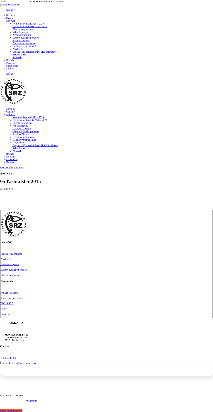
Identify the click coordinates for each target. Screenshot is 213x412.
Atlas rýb (17, 151)
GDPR (3, 308)
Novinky (10, 109)
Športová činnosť (20, 134)
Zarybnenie (18, 142)
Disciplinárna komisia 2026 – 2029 (29, 120)
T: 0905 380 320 (8, 358)
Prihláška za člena (9, 292)
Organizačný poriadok (11, 254)
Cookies (4, 314)
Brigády (10, 153)
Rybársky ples (19, 148)
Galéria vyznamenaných (24, 139)
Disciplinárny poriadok (23, 137)
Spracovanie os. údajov (11, 298)
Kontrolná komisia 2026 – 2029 (28, 117)
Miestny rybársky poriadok (25, 131)
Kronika (10, 162)
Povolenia (11, 156)
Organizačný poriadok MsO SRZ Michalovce (35, 145)
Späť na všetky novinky (12, 167)
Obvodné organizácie (23, 123)
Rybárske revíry (20, 125)
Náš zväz (10, 114)
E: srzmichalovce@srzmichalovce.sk (18, 363)
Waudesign (31, 401)
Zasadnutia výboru (21, 128)
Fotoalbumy (12, 159)
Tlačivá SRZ (6, 303)
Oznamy (10, 111)
